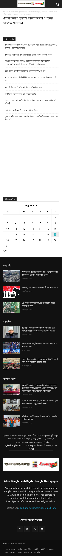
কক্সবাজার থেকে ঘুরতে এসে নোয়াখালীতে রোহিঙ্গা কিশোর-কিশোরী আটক (28, 55)
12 (24, 228)
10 (7, 228)
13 (32, 228)
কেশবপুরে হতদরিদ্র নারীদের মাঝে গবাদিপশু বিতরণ (21, 110)
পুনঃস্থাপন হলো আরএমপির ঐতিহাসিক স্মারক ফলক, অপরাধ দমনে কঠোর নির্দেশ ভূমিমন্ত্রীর (31, 101)
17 (7, 234)
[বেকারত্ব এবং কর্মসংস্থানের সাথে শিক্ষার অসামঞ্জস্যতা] (11, 292)
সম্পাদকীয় (7, 265)
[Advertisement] (31, 160)
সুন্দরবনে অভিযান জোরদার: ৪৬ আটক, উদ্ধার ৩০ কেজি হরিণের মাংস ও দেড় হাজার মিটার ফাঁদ (32, 118)
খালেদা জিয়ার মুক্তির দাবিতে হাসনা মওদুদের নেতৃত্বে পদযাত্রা (28, 11)
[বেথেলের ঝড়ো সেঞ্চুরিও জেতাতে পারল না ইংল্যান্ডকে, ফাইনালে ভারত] (11, 348)
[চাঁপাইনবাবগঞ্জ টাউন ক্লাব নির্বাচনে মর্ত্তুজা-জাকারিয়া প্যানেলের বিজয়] (11, 421)
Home (5, 11)
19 (24, 234)
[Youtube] (42, 529)
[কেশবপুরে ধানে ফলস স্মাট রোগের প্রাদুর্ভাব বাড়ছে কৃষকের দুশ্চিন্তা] (11, 307)
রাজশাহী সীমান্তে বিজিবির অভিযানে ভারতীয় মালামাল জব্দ (23, 87)
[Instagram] (27, 529)
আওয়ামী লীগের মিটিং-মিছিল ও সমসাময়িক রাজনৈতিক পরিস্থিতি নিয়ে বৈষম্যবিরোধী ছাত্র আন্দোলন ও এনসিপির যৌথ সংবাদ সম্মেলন (27, 62)
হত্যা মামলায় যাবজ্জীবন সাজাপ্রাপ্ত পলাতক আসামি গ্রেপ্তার (25, 71)
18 (16, 234)
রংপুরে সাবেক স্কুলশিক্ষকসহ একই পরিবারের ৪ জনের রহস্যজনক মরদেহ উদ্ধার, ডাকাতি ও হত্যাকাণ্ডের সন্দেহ (31, 46)
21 (40, 234)
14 (40, 228)
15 (47, 228)
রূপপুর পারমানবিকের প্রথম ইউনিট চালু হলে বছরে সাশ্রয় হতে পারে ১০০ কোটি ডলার (30, 78)
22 (47, 234)
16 (55, 228)
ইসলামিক (7, 321)
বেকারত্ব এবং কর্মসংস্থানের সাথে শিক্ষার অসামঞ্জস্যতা (40, 287)
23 (55, 234)
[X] (35, 529)
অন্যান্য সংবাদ (9, 378)
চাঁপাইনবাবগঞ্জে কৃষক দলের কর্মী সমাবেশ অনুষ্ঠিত (20, 94)
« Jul (5, 250)
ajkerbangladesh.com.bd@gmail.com (37, 507)
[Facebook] (20, 529)
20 (32, 234)
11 (16, 228)
